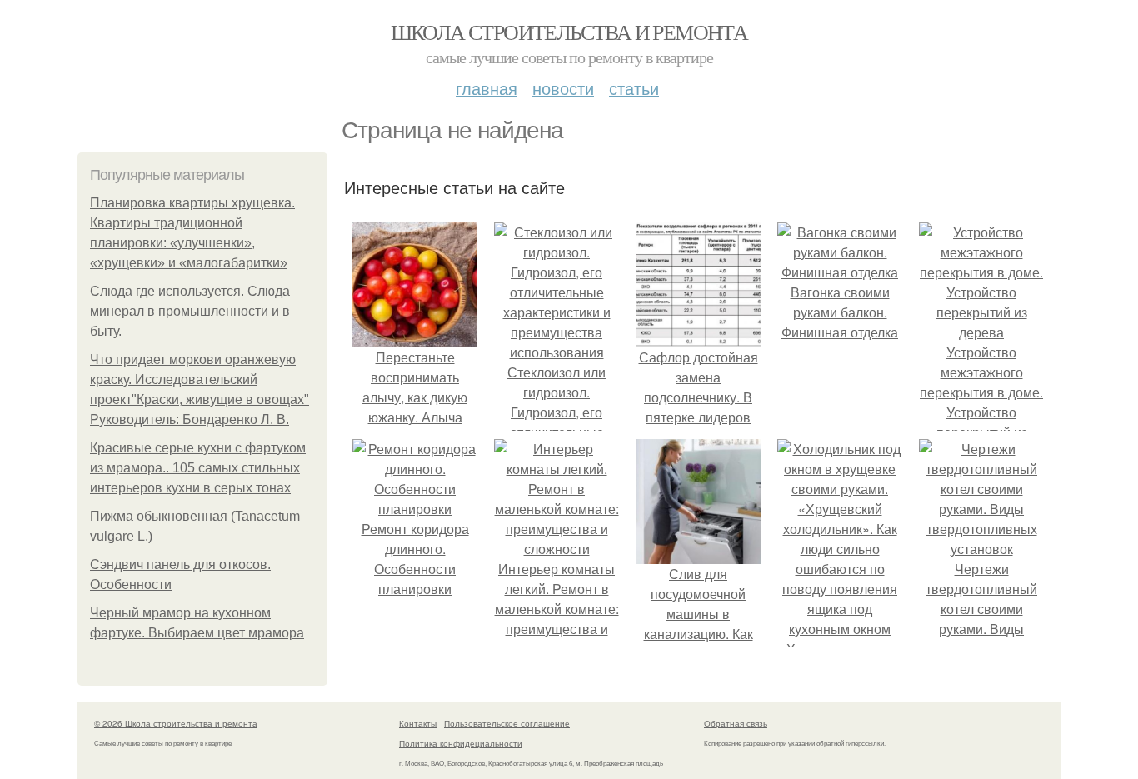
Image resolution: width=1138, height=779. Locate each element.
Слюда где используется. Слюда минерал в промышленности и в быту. (190, 311)
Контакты (418, 723)
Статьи (634, 88)
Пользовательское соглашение (507, 723)
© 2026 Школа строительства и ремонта (175, 723)
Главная (486, 88)
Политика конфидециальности (460, 743)
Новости (563, 88)
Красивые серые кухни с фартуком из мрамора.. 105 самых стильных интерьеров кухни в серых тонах (198, 468)
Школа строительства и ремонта (569, 31)
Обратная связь (735, 723)
